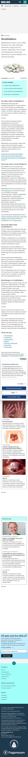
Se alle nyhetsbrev (6, 647)
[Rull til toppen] (14, 663)
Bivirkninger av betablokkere (11, 94)
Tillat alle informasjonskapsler (14, 388)
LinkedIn (3, 699)
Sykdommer (8, 6)
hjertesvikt (20, 198)
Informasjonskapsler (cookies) (8, 685)
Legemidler (24, 6)
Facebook (3, 697)
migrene (3, 216)
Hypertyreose (8, 347)
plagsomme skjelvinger (13, 216)
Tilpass (13, 392)
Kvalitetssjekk (23, 78)
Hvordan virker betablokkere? (12, 85)
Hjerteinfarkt (7, 337)
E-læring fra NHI (5, 676)
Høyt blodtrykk (8, 335)
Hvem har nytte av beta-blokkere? (13, 88)
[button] (25, 2)
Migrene (6, 341)
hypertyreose (17, 220)
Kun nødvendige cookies (14, 397)
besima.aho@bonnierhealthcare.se (13, 737)
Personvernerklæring (6, 688)
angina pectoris (17, 196)
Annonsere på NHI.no (6, 674)
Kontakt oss (4, 678)
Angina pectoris (8, 339)
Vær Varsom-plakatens (16, 727)
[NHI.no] (2, 6)
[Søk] (20, 2)
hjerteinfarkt (7, 190)
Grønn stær (7, 345)
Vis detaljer (20, 383)
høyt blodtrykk (8, 170)
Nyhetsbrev (4, 695)
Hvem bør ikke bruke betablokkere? (13, 91)
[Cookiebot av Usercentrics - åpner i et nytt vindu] (20, 359)
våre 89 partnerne (9, 366)
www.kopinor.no (5, 716)
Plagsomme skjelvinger (10, 343)
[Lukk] (26, 635)
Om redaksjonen (5, 672)
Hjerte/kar (16, 6)
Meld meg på (7, 656)
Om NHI (3, 670)
